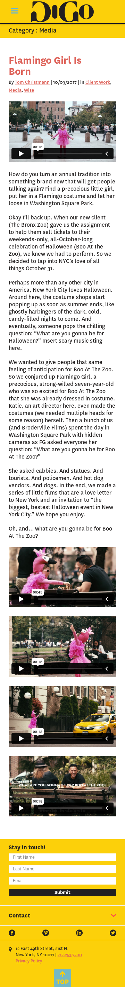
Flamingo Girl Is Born (45, 66)
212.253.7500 (70, 955)
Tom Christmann (32, 82)
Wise (29, 90)
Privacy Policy (29, 961)
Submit (62, 892)
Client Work (97, 82)
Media (15, 90)
